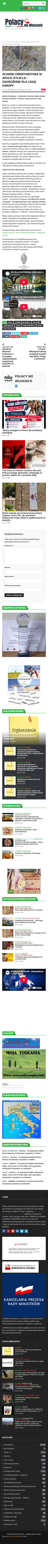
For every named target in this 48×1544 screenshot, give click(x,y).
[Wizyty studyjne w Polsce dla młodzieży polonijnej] (24, 414)
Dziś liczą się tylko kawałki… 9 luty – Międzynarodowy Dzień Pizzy (29, 843)
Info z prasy (8, 1460)
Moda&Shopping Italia (12, 1482)
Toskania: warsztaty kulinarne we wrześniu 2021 (29, 958)
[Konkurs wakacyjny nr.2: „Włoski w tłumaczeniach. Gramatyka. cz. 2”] (7, 1410)
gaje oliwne (36, 322)
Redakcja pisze (9, 1520)
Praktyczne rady (34, 1385)
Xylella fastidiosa (9, 329)
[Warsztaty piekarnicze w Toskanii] (7, 910)
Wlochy (40, 325)
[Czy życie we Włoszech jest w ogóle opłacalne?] (7, 1362)
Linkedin (34, 333)
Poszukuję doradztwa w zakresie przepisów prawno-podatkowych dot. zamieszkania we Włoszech (30, 752)
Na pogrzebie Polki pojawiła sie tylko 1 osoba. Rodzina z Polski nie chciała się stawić (30, 1375)
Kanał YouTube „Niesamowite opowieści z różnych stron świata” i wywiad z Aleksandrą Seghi (29, 819)
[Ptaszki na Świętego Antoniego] (7, 854)
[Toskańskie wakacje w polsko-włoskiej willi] (7, 1399)
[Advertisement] (19, 1013)
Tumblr (6, 336)
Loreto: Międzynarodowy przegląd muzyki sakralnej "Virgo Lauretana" (37, 353)
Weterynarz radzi (11, 1524)
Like (44, 89)
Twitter (16, 333)
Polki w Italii (8, 1505)
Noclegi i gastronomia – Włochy (16, 1498)
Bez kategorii (9, 1448)
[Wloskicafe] (21, 1048)
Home (4, 42)
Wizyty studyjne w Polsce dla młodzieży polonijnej (22, 431)
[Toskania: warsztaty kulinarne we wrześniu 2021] (7, 957)
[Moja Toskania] (24, 1078)
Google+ (25, 333)
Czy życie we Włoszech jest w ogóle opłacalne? (29, 1362)
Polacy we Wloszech (29, 325)
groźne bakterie (8, 325)
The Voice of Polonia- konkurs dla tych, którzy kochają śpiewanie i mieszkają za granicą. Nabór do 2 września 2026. (22, 472)
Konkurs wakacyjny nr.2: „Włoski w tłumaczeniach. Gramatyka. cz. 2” (29, 1410)
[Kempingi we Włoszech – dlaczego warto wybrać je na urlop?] (7, 922)
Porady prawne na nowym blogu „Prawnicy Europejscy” (28, 1387)
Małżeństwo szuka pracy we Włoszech (28, 780)
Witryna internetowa (13, 585)
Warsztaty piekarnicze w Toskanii (29, 910)
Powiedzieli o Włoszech (13, 1513)
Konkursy (25, 1407)
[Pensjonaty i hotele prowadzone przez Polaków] (7, 1351)
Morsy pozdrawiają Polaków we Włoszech (20, 1486)
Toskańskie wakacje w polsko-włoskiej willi (27, 1398)
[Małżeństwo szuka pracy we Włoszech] (10, 780)
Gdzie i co (25, 954)
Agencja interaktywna (15, 1536)
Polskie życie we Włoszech (22, 815)
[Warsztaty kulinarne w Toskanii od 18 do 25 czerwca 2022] (7, 933)
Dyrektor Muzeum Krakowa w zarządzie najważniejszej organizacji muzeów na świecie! (9, 356)
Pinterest (16, 336)
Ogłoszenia (27, 747)
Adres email (9, 576)
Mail (24, 336)
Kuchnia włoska (26, 813)
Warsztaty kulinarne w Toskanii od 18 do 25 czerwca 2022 (30, 934)
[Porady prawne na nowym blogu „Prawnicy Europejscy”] (7, 1387)
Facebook (7, 333)
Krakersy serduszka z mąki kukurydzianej (26, 831)
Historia (7, 1456)
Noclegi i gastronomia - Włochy (23, 908)
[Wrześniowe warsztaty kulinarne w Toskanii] (7, 945)
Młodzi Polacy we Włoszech (14, 1490)
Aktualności (11, 42)
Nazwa (8, 567)
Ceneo (5, 1084)
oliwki (18, 325)
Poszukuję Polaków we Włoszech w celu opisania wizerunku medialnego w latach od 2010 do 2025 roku (30, 767)
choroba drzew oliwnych (22, 322)
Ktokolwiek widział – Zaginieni (15, 1475)
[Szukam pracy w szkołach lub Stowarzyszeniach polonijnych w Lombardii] (24, 730)
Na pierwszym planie (20, 840)
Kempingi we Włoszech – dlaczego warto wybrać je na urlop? (29, 921)
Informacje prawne (27, 1383)
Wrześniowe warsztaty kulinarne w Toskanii (29, 946)
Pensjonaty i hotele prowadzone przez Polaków (28, 1351)
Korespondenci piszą (23, 89)
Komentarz (9, 546)
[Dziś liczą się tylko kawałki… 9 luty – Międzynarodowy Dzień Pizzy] (7, 842)
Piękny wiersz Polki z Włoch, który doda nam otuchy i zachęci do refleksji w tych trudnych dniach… (28, 1423)
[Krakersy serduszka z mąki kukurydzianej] (7, 831)
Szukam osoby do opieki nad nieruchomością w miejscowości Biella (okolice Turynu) (30, 793)
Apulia (10, 322)
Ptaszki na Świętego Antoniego (27, 853)
